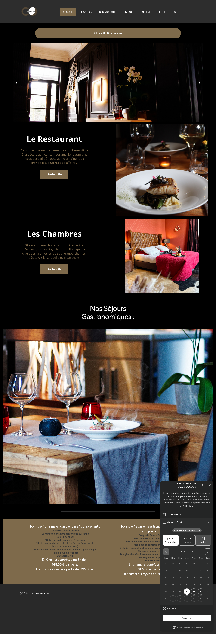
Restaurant (107, 11)
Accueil (68, 11)
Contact (127, 11)
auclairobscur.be (39, 593)
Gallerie (145, 11)
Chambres (86, 11)
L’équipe (162, 11)
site (176, 11)
